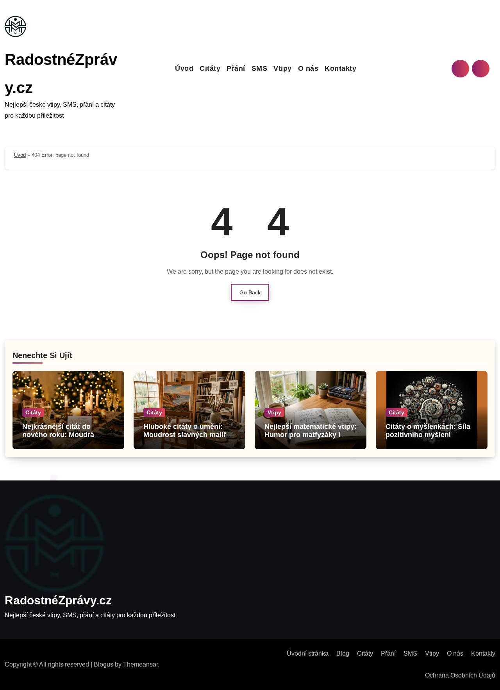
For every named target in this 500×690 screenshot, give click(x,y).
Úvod (184, 68)
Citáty (210, 68)
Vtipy (282, 68)
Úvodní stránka (308, 653)
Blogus (103, 664)
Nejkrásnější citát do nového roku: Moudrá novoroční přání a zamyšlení (58, 439)
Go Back (250, 292)
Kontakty (340, 68)
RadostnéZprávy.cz (58, 600)
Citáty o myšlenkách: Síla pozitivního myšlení (428, 431)
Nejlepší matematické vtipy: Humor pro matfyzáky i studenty (310, 435)
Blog (342, 653)
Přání (236, 68)
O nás (308, 68)
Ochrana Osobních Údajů (460, 675)
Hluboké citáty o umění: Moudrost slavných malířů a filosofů (186, 435)
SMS (260, 68)
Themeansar (140, 664)
